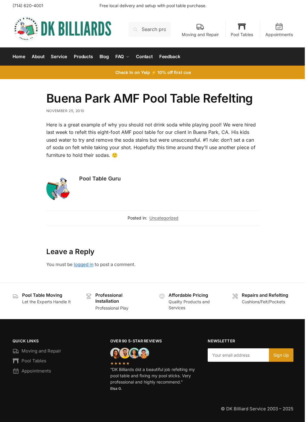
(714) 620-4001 (28, 5)
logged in (84, 264)
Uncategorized (163, 217)
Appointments (279, 34)
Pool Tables (242, 34)
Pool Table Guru (100, 178)
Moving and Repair (200, 34)
